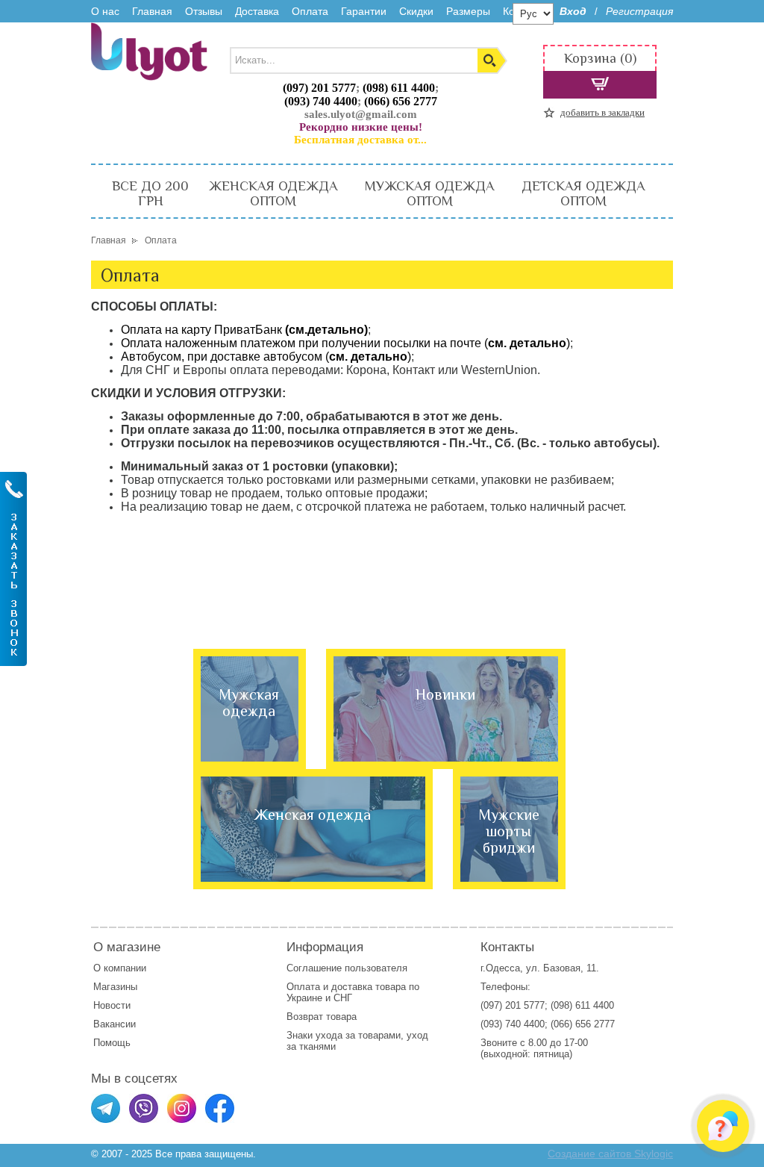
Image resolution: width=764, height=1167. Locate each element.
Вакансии (114, 1024)
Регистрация (639, 11)
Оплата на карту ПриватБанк (244, 329)
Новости (112, 1005)
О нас (105, 11)
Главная (152, 11)
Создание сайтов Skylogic (610, 1154)
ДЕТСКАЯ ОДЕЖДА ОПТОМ (583, 193)
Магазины (115, 986)
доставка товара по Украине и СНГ (352, 992)
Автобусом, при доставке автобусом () (266, 356)
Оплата (310, 11)
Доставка (257, 11)
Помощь (112, 1042)
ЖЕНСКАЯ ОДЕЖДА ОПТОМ (273, 193)
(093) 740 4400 (320, 101)
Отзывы (203, 11)
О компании (119, 968)
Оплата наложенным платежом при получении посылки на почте (345, 343)
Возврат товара (323, 1016)
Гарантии (363, 11)
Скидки (416, 11)
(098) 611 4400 (399, 87)
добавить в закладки (602, 112)
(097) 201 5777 (319, 87)
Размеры (468, 11)
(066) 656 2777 (400, 101)
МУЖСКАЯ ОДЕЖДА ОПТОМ (429, 193)
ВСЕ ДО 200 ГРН (150, 193)
